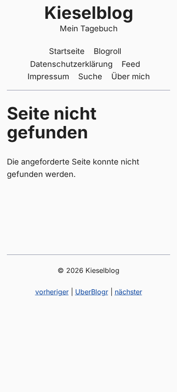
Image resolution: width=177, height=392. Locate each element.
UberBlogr (91, 291)
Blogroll (107, 51)
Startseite (67, 51)
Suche (90, 76)
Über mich (130, 76)
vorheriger (52, 291)
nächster (128, 291)
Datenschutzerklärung (71, 64)
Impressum (48, 76)
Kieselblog (88, 12)
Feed (131, 64)
